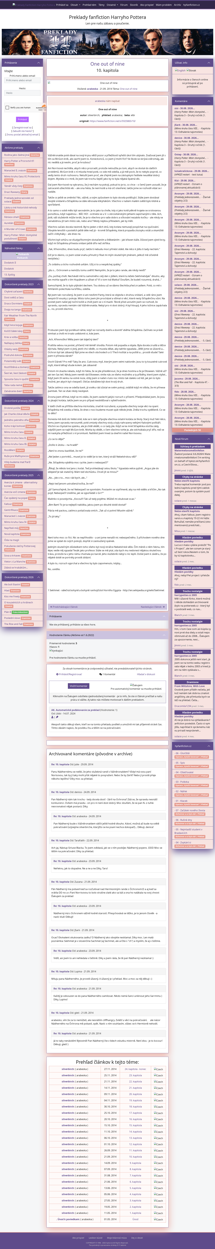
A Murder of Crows (14, 229)
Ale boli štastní (12, 584)
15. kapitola (135, 1125)
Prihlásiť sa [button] (62, 4)
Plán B (7, 612)
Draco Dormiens (13, 303)
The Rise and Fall (13, 624)
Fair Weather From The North (20, 315)
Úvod (135, 1219)
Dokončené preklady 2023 (19, 284)
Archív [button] (177, 4)
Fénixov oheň (11, 217)
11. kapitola (135, 1150)
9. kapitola (135, 1163)
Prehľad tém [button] (89, 4)
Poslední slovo (12, 618)
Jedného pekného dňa (16, 420)
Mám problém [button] (164, 4)
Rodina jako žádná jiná (16, 155)
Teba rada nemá (13, 385)
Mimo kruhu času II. (15, 438)
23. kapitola (135, 1075)
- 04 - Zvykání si (182, 842)
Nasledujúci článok (152, 606)
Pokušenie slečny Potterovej (19, 546)
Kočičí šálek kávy (13, 331)
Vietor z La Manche (14, 561)
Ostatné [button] (111, 4)
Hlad (6, 590)
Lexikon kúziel (95, 1237)
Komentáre (181, 101)
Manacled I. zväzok (14, 516)
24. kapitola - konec (135, 1069)
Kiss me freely (12, 596)
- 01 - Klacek (181, 800)
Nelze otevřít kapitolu (187, 480)
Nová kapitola (11, 534)
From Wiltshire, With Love (189, 686)
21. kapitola (135, 1087)
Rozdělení (9, 450)
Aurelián (8, 223)
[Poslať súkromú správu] (57, 717)
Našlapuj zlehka (13, 343)
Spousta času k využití (16, 379)
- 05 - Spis (179, 762)
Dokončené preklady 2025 (19, 475)
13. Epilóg (9, 274)
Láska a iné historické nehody (20, 207)
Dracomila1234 (182, 706)
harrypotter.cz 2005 (185, 595)
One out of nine (128, 88)
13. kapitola (135, 1138)
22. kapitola (135, 1081)
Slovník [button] (134, 4)
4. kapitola (135, 1194)
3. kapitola (135, 1200)
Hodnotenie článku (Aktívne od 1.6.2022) (71, 635)
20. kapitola (135, 1094)
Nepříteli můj (11, 528)
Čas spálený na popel (15, 498)
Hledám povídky (183, 541)
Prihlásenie (11, 62)
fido (176, 584)
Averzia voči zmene (14, 492)
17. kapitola (135, 1112)
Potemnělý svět (12, 361)
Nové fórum (181, 439)
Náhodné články (14, 248)
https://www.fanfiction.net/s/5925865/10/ (113, 121)
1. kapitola (135, 1213)
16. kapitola (135, 1119)
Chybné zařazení (13, 291)
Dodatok (9, 268)
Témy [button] (101, 4)
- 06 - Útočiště (182, 753)
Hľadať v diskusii (146, 674)
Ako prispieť (78, 1237)
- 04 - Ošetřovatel (183, 772)
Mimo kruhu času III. (15, 444)
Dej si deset (137, 1237)
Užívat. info (181, 62)
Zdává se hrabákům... (16, 567)
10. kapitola (135, 1156)
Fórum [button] (124, 4)
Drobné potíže (12, 408)
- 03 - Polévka (181, 781)
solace (178, 500)
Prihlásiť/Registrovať (70, 674)
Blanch (178, 615)
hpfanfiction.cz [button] (191, 4)
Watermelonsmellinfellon (189, 450)
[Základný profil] (52, 717)
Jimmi (177, 470)
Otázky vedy (11, 349)
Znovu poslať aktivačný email (22, 134)
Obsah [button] (75, 4)
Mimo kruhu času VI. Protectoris (22, 176)
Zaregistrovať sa (22, 127)
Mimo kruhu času (14, 432)
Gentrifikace (11, 510)
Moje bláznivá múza (117, 1237)
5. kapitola (135, 1188)
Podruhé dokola (13, 355)
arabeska (92, 88)
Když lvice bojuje (13, 325)
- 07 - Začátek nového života (189, 810)
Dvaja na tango (12, 309)
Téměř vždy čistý (13, 186)
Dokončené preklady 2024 (19, 400)
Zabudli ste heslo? (22, 131)
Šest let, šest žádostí (15, 373)
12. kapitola (135, 1144)
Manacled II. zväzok (15, 170)
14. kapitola (135, 1131)
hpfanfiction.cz (183, 746)
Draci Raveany (12, 192)
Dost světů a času (14, 297)
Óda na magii (11, 540)
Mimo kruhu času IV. (15, 522)
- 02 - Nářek (180, 791)
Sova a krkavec (12, 555)
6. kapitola (135, 1181)
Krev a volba (11, 337)
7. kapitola (135, 1175)
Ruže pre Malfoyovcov (16, 456)
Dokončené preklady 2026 (19, 577)
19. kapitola (135, 1100)
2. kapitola (135, 1206)
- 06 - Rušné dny (183, 820)
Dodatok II (10, 262)
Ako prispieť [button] (147, 4)
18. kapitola (135, 1106)
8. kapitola (135, 1169)
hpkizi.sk (109, 1243)
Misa (177, 531)
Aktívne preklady (14, 147)
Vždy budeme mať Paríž (17, 462)
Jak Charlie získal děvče (17, 414)
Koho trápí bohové (14, 426)
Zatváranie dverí (13, 391)
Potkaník (22, 257)
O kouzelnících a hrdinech (18, 602)
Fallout (8, 504)
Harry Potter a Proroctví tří (19, 161)
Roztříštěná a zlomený (16, 367)
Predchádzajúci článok (65, 606)
